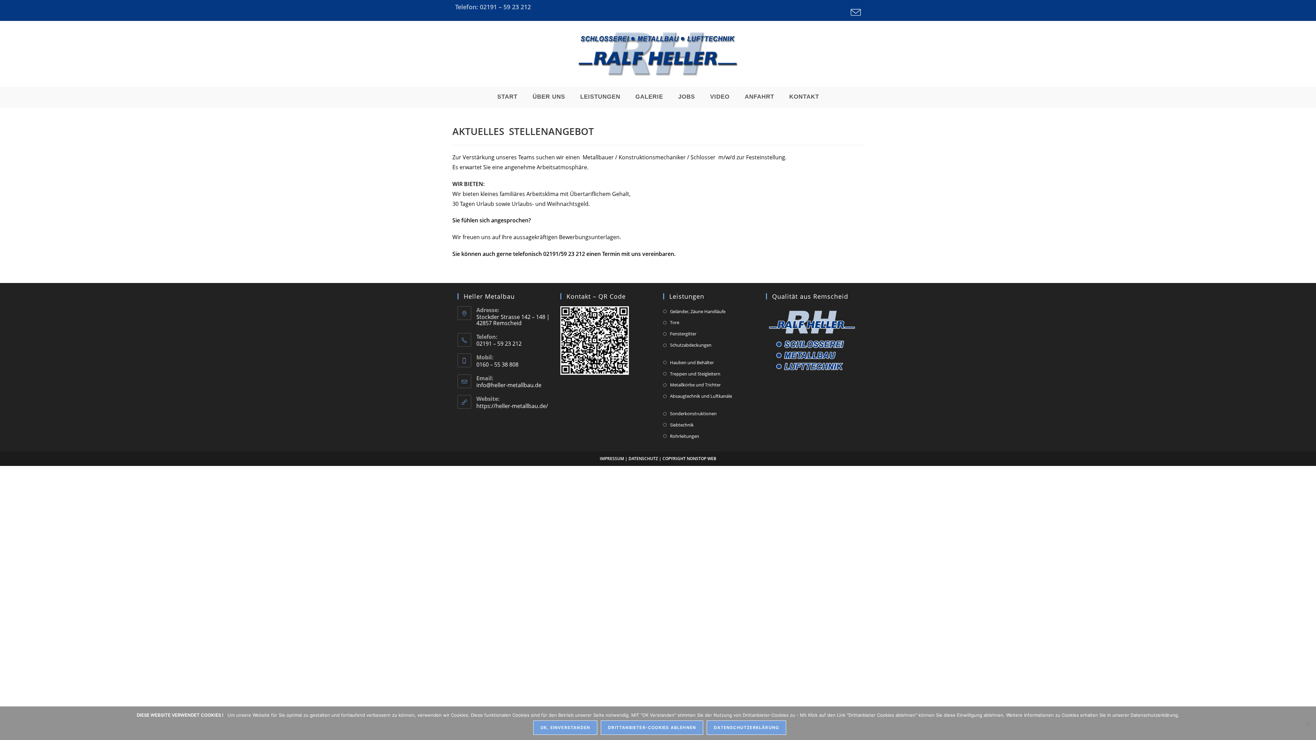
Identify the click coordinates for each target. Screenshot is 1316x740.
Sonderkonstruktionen (693, 413)
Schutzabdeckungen (690, 345)
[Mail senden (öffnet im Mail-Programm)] (855, 12)
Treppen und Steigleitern (695, 374)
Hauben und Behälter (692, 362)
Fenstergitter (683, 334)
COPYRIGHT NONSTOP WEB (689, 458)
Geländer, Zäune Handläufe (698, 311)
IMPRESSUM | (614, 458)
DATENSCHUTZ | (645, 458)
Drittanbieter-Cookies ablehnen (652, 727)
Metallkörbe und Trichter (695, 385)
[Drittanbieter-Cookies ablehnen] (1307, 723)
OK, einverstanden (565, 727)
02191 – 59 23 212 (505, 7)
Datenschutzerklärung (746, 727)
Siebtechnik (682, 425)
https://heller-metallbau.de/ (512, 406)
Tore (674, 322)
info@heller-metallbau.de (508, 385)
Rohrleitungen (684, 436)
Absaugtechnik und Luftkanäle (701, 396)
